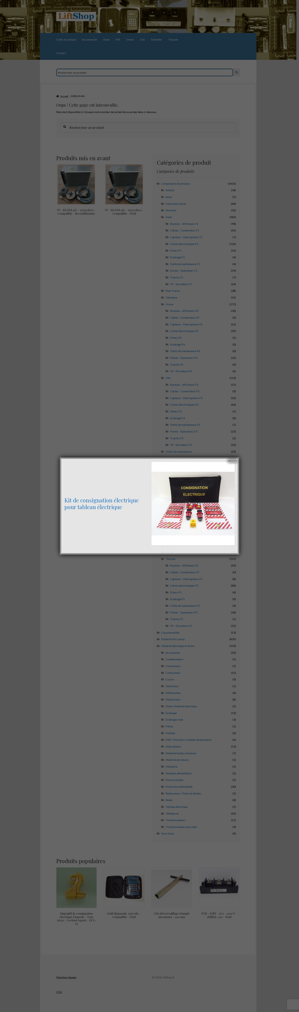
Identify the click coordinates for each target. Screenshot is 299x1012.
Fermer (232, 461)
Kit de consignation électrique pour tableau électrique (101, 503)
